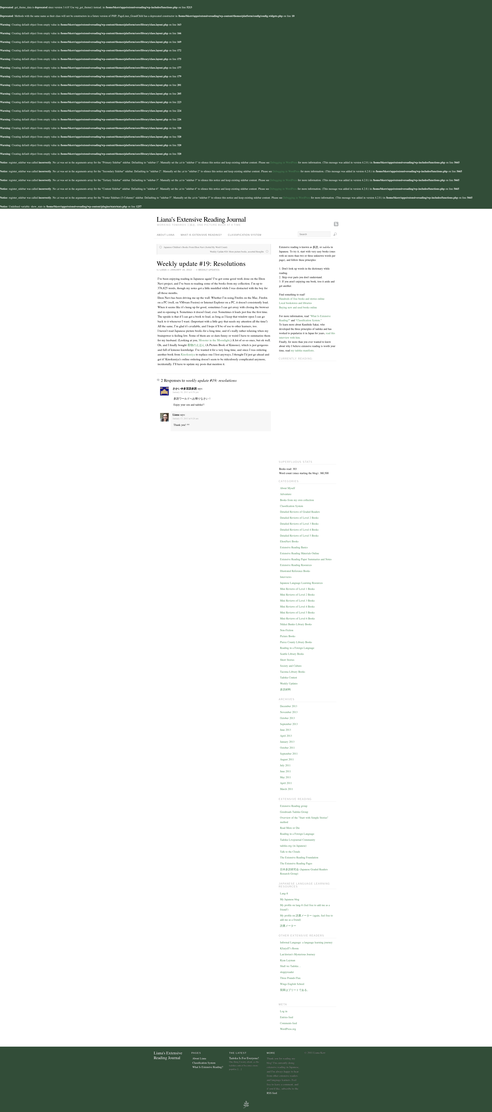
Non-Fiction (286, 630)
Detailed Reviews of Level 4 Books (299, 529)
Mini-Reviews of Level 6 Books (297, 618)
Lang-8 (284, 893)
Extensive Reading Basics (294, 547)
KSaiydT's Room (289, 948)
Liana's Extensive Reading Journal (201, 219)
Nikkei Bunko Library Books (296, 624)
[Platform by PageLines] (246, 1108)
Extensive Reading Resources (296, 565)
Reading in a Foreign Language (297, 648)
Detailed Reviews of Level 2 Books (299, 517)
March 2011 (286, 789)
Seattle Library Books (292, 654)
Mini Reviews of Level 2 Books (297, 594)
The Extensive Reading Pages (296, 863)
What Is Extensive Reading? (201, 235)
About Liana (166, 235)
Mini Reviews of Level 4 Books (297, 606)
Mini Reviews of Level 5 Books (297, 612)
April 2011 (286, 783)
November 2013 (289, 712)
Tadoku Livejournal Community (297, 839)
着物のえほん (196, 345)
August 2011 (287, 759)
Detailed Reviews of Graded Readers (300, 512)
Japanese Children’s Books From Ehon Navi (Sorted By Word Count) (195, 247)
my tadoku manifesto (302, 350)
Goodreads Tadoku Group (294, 812)
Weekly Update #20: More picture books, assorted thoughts (237, 251)
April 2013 (286, 735)
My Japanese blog (289, 899)
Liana (163, 270)
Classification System (244, 235)
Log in (283, 1011)
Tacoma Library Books (292, 671)
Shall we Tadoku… (290, 966)
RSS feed (272, 1093)
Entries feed (286, 1017)
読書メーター (288, 925)
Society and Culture (291, 666)
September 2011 (289, 753)
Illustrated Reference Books (295, 571)
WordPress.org (288, 1029)
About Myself (287, 488)
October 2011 (287, 747)
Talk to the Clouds (290, 851)
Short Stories (287, 660)
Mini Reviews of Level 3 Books (297, 600)
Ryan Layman (287, 960)
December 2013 (288, 706)
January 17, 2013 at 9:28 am (185, 418)
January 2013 (287, 741)
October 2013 (287, 718)
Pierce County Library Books (296, 642)
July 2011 (285, 765)
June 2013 (285, 730)
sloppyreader (287, 972)
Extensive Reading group (293, 806)
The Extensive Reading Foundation (299, 857)
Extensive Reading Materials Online (299, 553)
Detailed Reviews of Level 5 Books (299, 535)
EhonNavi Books (289, 541)
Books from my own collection (297, 500)
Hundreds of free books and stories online (301, 298)
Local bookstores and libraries (295, 303)
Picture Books (287, 636)
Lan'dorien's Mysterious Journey (297, 954)
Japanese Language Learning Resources (301, 583)
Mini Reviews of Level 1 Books (297, 589)
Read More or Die (290, 828)
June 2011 (285, 771)
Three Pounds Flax (290, 978)
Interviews (285, 577)
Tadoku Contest (288, 677)
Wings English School (292, 984)
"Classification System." (309, 320)
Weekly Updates (208, 270)
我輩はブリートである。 (295, 990)
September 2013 (289, 724)
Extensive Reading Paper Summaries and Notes (306, 559)
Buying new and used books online (298, 307)
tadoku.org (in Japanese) (293, 845)
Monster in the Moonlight (214, 340)
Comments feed (288, 1023)
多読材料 (285, 689)
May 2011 (285, 777)
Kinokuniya (188, 354)
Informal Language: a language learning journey (306, 942)
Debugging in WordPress (283, 162)
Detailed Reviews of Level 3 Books (299, 523)
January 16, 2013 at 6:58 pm (186, 392)
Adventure (285, 494)
